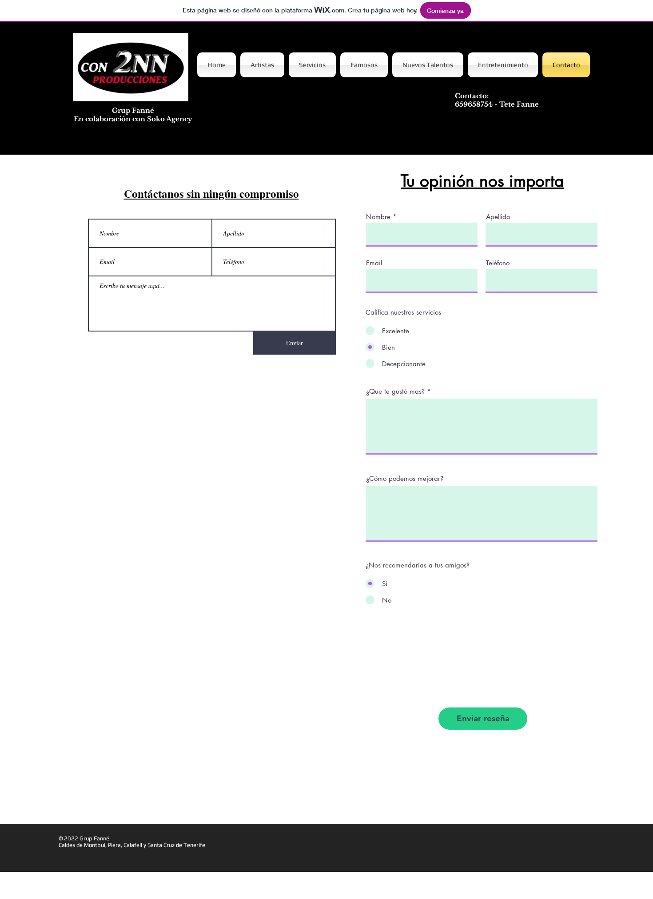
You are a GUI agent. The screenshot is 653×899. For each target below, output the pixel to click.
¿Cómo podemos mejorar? (404, 478)
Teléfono (498, 263)
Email (374, 263)
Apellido (498, 216)
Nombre (378, 216)
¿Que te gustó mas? (395, 391)
